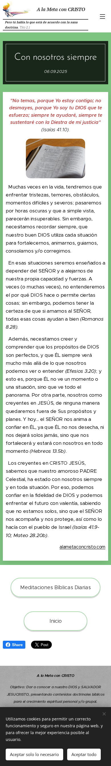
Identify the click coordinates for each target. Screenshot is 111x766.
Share (17, 644)
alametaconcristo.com (82, 547)
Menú (102, 16)
